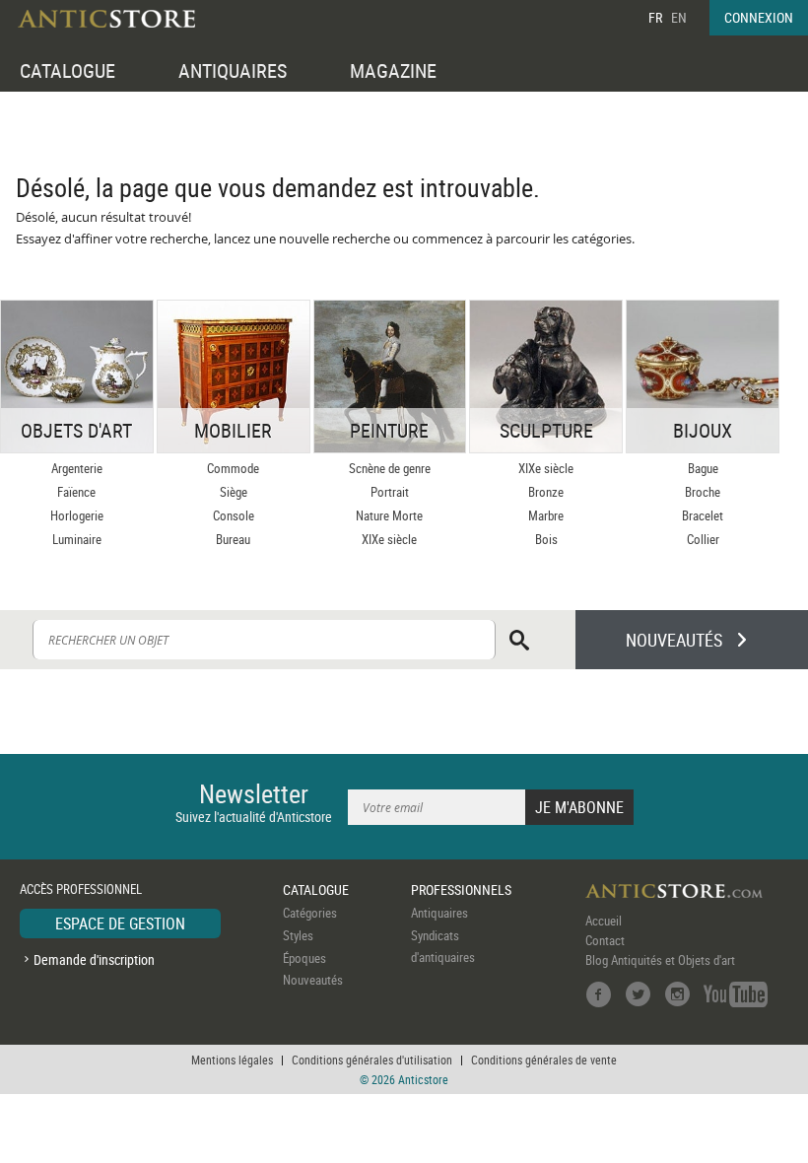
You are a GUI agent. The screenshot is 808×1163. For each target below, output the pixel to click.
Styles (298, 935)
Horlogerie (76, 515)
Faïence (76, 492)
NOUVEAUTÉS (674, 639)
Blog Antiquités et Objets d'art (660, 960)
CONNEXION (758, 17)
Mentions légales (232, 1059)
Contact (605, 940)
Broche (702, 492)
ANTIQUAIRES (232, 70)
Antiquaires (439, 913)
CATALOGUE (67, 70)
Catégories (310, 913)
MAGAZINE (393, 70)
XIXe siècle (389, 539)
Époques (304, 958)
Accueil (603, 920)
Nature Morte (389, 515)
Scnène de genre (390, 468)
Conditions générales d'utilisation (372, 1059)
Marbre (546, 515)
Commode (233, 468)
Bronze (546, 492)
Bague (703, 468)
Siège (233, 492)
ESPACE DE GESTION (120, 923)
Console (233, 515)
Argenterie (76, 468)
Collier (703, 539)
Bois (546, 539)
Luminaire (76, 539)
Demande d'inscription (94, 959)
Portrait (389, 492)
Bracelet (702, 515)
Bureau (233, 539)
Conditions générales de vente (544, 1059)
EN (679, 17)
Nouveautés (313, 980)
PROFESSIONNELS (461, 889)
